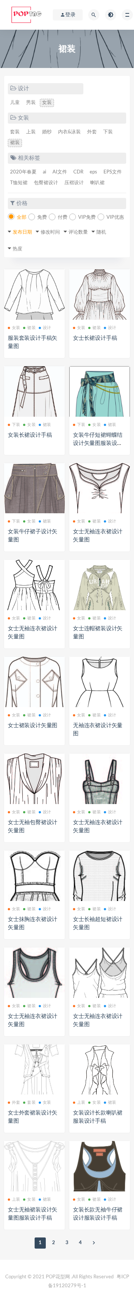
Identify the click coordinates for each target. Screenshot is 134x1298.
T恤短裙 (19, 182)
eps (93, 172)
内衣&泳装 (69, 132)
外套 (92, 132)
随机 (101, 232)
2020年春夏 (23, 172)
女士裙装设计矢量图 (32, 725)
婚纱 (47, 132)
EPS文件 (112, 172)
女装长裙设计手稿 (30, 435)
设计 (47, 328)
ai (44, 172)
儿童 (15, 102)
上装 (31, 132)
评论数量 (78, 232)
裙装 (15, 142)
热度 (17, 249)
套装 (15, 132)
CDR (78, 172)
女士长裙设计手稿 (95, 338)
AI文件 (59, 172)
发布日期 (22, 232)
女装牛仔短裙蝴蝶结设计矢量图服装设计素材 (97, 443)
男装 (31, 102)
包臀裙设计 (46, 182)
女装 (47, 102)
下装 (108, 132)
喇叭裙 (97, 182)
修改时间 (50, 232)
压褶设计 (74, 182)
